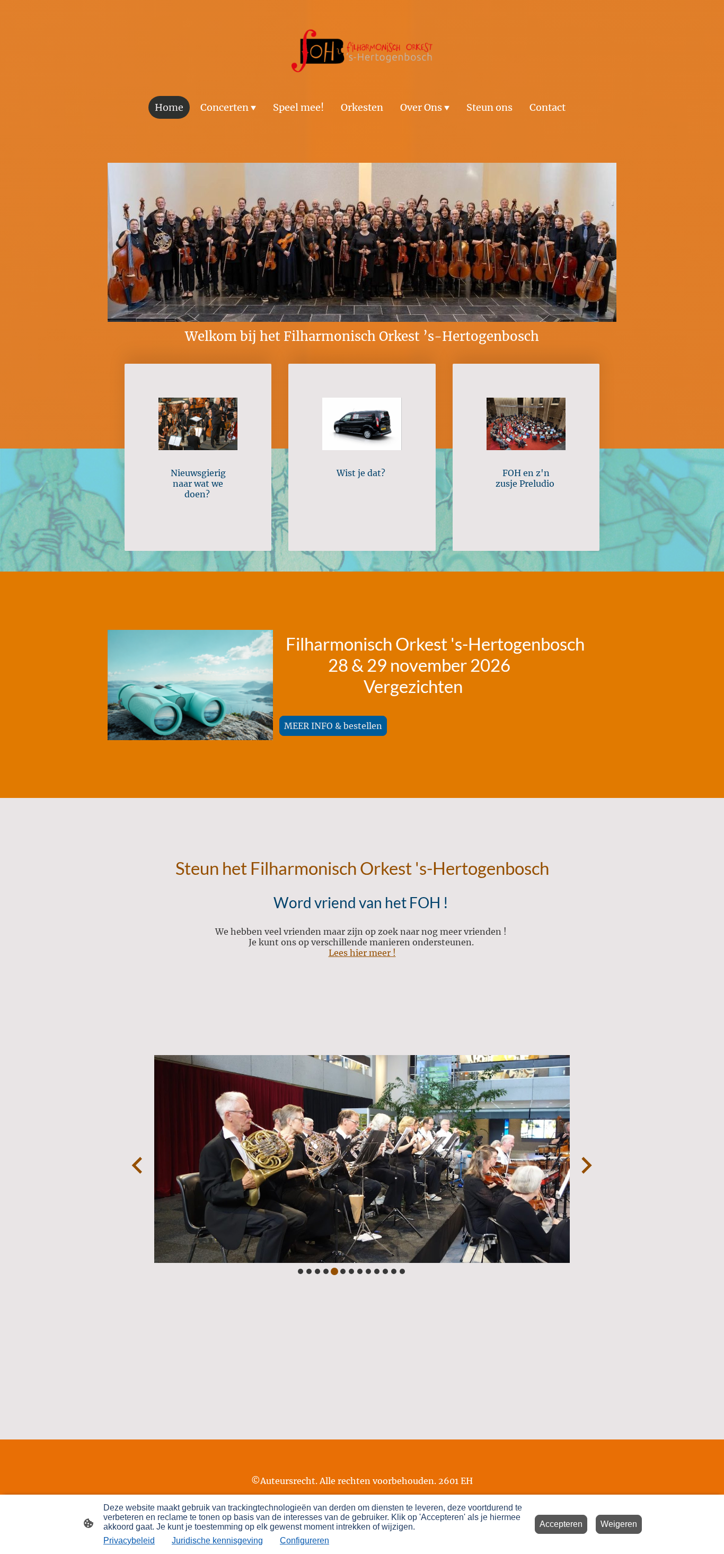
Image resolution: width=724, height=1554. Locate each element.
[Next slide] (585, 1165)
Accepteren (561, 1524)
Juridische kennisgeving (217, 1540)
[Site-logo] (362, 51)
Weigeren (619, 1524)
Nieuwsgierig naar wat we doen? (198, 483)
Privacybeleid (129, 1540)
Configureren (304, 1540)
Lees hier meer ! (362, 952)
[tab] (300, 1271)
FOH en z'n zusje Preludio (526, 478)
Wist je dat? (362, 473)
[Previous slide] (138, 1165)
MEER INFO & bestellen (333, 726)
